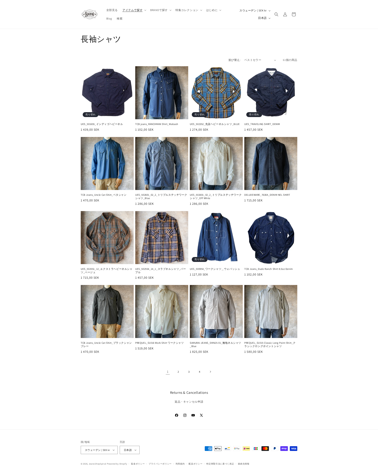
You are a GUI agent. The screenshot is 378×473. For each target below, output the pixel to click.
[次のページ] (210, 371)
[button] (134, 10)
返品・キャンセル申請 (189, 401)
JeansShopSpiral (98, 463)
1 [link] (168, 372)
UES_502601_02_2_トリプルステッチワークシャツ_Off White (216, 196)
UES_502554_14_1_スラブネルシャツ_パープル (160, 270)
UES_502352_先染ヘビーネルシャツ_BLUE (215, 124)
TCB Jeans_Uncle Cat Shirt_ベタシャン (104, 194)
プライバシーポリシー (160, 463)
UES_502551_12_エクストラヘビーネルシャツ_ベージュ (106, 270)
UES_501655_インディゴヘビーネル (102, 124)
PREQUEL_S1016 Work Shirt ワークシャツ (159, 343)
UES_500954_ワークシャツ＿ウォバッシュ (215, 269)
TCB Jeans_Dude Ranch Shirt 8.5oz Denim (268, 269)
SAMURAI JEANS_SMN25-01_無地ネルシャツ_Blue (215, 344)
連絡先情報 (243, 463)
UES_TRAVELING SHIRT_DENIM (262, 124)
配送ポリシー (195, 463)
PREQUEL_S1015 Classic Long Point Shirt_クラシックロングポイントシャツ (270, 344)
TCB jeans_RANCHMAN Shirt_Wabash (156, 124)
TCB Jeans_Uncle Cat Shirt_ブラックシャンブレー (106, 344)
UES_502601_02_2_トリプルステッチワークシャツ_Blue (161, 196)
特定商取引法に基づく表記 (220, 463)
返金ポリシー (138, 463)
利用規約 (180, 463)
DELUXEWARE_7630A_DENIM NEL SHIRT (267, 194)
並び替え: (234, 60)
